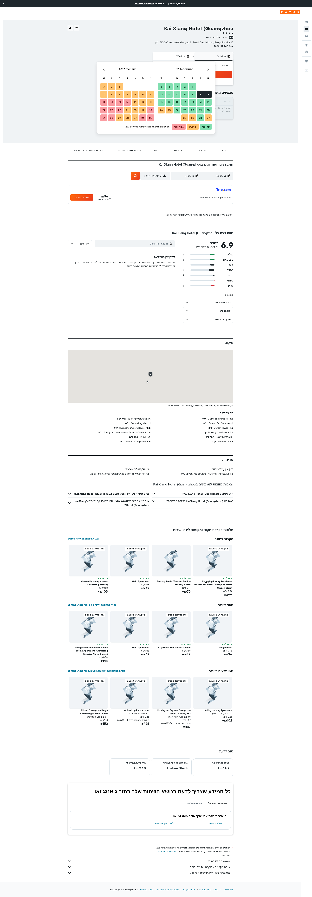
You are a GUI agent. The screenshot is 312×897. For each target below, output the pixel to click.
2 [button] (185, 86)
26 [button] (161, 110)
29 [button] (192, 117)
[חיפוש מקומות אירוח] (306, 29)
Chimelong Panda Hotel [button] (136, 710)
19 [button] (161, 102)
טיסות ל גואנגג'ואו (217, 823)
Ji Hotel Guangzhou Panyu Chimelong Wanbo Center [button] (94, 712)
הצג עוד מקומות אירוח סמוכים (83, 538)
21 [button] (200, 110)
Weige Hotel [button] (225, 647)
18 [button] (169, 102)
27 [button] (208, 117)
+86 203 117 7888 (223, 46)
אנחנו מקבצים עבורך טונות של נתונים (210, 867)
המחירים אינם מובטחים (167, 851)
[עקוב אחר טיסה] (306, 52)
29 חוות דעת (213, 37)
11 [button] (169, 94)
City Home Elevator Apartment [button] (174, 647)
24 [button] (177, 110)
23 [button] (184, 110)
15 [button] (192, 102)
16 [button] (185, 102)
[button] (3, 3)
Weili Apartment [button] (140, 581)
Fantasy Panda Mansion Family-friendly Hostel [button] (174, 583)
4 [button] (169, 86)
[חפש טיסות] (306, 22)
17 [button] (177, 102)
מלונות (215, 889)
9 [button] (185, 94)
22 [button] (192, 110)
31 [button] (104, 117)
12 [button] (161, 94)
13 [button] (208, 102)
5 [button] (161, 86)
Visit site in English (144, 3)
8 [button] (192, 94)
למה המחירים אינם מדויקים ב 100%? (210, 873)
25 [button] (169, 110)
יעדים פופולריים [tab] (194, 803)
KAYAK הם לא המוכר (219, 861)
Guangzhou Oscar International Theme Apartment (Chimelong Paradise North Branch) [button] (91, 650)
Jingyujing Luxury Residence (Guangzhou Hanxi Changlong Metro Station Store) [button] (213, 584)
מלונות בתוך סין (189, 889)
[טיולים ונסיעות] (306, 61)
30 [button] (184, 117)
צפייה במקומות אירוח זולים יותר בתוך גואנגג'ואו (92, 604)
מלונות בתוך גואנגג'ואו (164, 823)
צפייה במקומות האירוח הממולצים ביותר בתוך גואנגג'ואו (96, 670)
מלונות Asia (204, 889)
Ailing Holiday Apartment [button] (218, 710)
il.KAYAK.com (227, 889)
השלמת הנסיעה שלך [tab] (217, 803)
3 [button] (177, 86)
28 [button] (200, 117)
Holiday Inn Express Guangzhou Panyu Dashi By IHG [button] (174, 712)
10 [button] (177, 94)
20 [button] (208, 110)
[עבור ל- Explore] (306, 45)
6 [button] (208, 94)
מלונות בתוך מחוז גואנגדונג (168, 889)
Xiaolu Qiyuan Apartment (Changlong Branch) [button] (94, 583)
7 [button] (200, 94)
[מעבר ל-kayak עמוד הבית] (290, 12)
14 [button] (200, 102)
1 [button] (192, 86)
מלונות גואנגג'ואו (146, 889)
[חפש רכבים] (306, 36)
